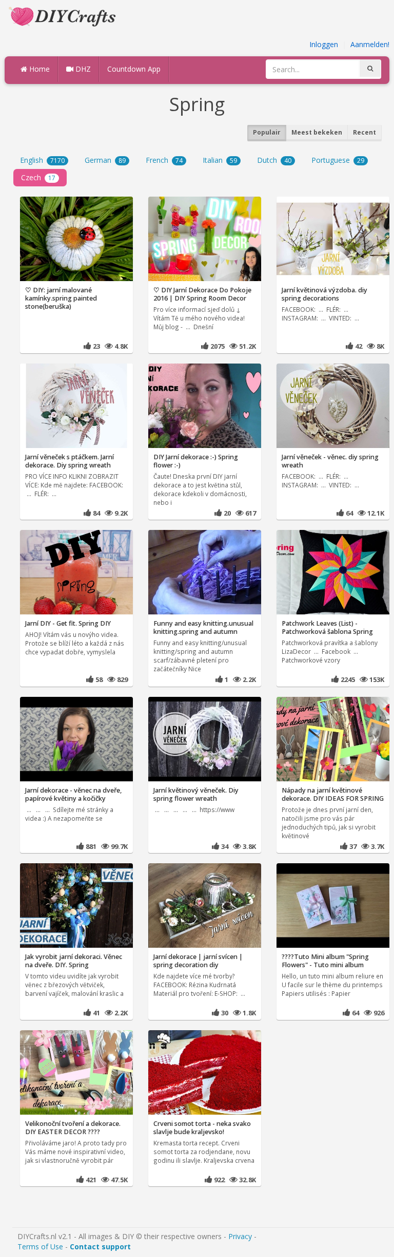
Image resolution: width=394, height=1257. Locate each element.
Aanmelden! (369, 44)
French (164, 160)
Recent (364, 132)
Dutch (274, 160)
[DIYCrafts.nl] (63, 16)
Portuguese (337, 160)
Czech (38, 177)
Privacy (240, 1236)
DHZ (82, 69)
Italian (220, 160)
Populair (267, 132)
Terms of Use (40, 1246)
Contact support (100, 1246)
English (42, 160)
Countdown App (134, 69)
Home (38, 69)
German (105, 160)
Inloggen (323, 44)
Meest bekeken (316, 132)
